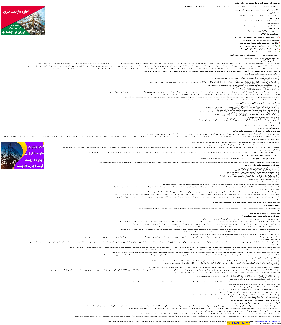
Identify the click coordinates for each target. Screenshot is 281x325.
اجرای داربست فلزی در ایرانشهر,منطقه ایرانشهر (268, 321)
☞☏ (238, 323)
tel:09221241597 (241, 323)
